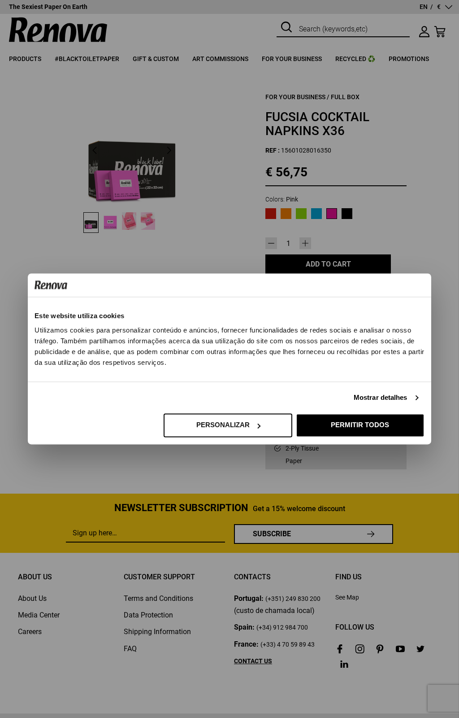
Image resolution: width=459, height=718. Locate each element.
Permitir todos (360, 425)
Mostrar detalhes (380, 398)
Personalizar (223, 425)
